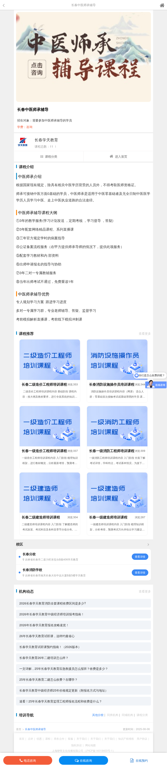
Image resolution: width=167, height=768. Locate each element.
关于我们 (82, 738)
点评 (30, 738)
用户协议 (142, 738)
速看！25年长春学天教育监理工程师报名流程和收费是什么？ (60, 701)
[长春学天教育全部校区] (148, 544)
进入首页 (121, 156)
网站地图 (90, 745)
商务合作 (59, 738)
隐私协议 (76, 745)
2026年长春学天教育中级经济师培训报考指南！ (51, 614)
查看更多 (145, 333)
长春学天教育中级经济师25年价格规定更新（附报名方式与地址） (63, 690)
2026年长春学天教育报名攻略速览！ (44, 625)
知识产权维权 (126, 738)
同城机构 (127, 715)
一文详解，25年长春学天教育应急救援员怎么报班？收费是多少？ (63, 668)
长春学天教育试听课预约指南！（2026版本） (50, 647)
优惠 (39, 738)
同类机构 (112, 715)
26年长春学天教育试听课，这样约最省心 (47, 636)
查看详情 (140, 556)
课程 (47, 738)
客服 (70, 738)
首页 (18, 729)
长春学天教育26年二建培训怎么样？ (43, 657)
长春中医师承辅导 (35, 729)
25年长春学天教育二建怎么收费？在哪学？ (48, 679)
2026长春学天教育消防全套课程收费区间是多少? (52, 603)
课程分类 (51, 156)
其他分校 (98, 715)
